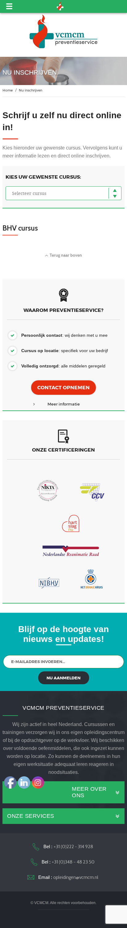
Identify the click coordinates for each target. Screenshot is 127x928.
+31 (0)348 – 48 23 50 (73, 862)
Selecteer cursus (29, 193)
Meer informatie (63, 404)
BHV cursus (20, 228)
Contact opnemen (63, 387)
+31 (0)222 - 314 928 (73, 846)
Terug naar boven (66, 255)
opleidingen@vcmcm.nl (75, 877)
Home (7, 90)
